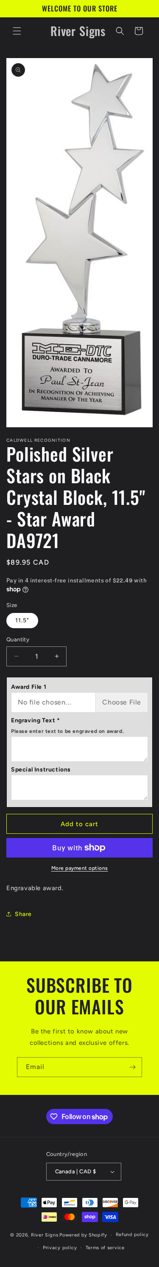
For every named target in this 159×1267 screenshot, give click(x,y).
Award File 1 (28, 687)
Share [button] (23, 914)
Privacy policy (60, 1247)
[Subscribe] (132, 1067)
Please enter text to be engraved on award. (67, 731)
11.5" (22, 620)
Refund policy (132, 1234)
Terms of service (105, 1247)
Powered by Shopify (83, 1235)
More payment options (79, 868)
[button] (17, 31)
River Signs (45, 1235)
